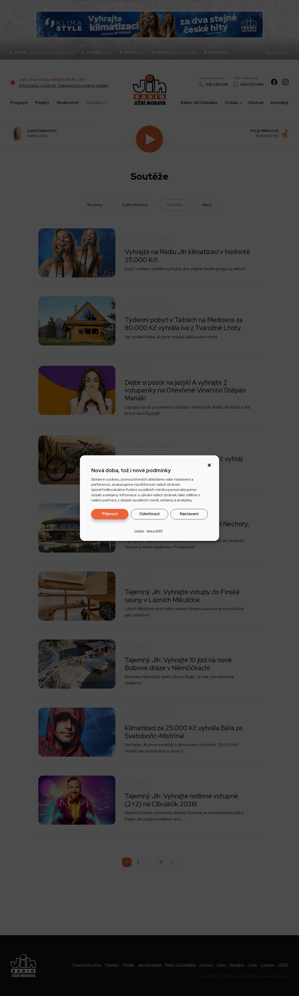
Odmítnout (149, 513)
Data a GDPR (154, 530)
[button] (209, 465)
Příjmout (110, 513)
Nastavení (189, 513)
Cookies (139, 530)
